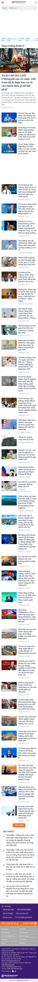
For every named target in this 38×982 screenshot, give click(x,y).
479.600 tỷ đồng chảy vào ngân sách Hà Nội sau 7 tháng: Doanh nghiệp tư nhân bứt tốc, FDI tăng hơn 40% (27, 363)
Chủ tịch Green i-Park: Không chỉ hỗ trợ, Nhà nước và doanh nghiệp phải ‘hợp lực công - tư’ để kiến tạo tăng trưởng (27, 227)
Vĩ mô (11, 107)
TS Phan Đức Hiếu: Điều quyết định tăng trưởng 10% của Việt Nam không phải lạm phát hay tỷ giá (27, 704)
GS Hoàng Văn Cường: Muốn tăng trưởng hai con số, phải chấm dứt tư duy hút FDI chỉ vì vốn (27, 277)
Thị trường (23, 939)
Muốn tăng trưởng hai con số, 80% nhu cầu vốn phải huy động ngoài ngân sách (27, 597)
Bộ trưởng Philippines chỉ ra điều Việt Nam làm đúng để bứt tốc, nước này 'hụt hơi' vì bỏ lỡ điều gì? (27, 615)
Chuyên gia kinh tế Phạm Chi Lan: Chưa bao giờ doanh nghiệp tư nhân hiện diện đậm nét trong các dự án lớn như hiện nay (27, 668)
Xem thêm (19, 825)
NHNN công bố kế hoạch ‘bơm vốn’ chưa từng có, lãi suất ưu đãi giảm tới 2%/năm (27, 687)
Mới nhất (22, 929)
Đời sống (22, 943)
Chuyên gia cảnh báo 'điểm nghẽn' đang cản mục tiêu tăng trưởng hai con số (27, 720)
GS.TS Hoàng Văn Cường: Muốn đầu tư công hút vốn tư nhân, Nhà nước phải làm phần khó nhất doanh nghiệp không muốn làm (27, 405)
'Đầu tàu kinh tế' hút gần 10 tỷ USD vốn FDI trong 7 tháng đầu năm (26, 329)
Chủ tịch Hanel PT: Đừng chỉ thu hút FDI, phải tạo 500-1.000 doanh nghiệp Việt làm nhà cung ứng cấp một (27, 793)
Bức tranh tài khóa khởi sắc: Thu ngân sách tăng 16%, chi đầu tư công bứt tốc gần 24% (26, 345)
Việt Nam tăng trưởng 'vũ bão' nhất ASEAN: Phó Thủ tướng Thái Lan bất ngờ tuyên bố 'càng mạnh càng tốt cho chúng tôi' (26, 578)
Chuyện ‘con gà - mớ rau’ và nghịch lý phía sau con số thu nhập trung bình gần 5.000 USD (27, 454)
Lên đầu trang (28, 923)
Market (4, 8)
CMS (20, 980)
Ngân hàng (29, 253)
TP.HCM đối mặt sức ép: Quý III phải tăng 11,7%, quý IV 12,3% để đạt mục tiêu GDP (26, 261)
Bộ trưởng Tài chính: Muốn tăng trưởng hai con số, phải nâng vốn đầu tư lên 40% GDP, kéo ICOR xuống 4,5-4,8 (27, 133)
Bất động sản (29, 442)
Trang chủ (5, 929)
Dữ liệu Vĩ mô (7, 917)
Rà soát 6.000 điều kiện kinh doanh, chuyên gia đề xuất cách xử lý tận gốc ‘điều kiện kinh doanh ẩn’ (26, 812)
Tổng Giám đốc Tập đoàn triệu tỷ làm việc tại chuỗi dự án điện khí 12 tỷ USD (20, 866)
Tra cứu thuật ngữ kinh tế (23, 917)
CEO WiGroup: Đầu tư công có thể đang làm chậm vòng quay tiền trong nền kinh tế (27, 753)
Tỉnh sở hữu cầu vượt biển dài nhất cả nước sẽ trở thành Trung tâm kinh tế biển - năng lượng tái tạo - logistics (27, 502)
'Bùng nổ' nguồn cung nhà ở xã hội (26, 438)
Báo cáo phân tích (22, 913)
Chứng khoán (6, 932)
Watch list (13, 8)
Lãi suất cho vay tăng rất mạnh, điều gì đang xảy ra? (27, 484)
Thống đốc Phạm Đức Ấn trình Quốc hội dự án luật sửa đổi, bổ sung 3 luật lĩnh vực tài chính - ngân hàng (27, 295)
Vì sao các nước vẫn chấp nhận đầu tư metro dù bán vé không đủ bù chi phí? (27, 649)
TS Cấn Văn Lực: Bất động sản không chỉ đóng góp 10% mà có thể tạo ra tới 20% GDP (27, 118)
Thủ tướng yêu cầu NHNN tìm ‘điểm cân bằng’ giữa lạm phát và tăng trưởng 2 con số (27, 245)
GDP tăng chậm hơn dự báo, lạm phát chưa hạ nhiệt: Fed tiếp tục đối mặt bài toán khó (26, 424)
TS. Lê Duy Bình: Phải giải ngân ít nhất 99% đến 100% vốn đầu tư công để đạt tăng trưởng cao (27, 209)
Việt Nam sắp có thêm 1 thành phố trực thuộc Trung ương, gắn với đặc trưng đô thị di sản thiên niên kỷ (26, 521)
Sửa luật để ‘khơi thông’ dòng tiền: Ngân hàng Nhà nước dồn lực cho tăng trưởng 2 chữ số (27, 313)
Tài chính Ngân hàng (24, 491)
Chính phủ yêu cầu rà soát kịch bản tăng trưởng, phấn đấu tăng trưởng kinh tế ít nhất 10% (27, 736)
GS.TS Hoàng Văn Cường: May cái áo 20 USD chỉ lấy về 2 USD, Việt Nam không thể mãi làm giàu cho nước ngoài (27, 191)
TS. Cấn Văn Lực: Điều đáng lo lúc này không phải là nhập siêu (27, 560)
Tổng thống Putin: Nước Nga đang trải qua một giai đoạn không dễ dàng (26, 470)
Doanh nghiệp (24, 936)
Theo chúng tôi (7, 923)
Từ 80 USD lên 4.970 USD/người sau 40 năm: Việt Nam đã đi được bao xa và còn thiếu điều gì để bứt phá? (19, 82)
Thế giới (28, 432)
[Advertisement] (19, 24)
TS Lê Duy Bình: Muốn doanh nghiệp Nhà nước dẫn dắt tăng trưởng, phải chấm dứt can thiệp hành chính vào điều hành (27, 384)
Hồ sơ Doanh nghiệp (24, 909)
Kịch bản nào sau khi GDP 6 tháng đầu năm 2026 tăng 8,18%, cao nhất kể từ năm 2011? (27, 634)
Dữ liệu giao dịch (8, 909)
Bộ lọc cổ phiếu (8, 913)
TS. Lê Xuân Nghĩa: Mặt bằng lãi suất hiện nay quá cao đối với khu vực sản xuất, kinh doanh (27, 148)
